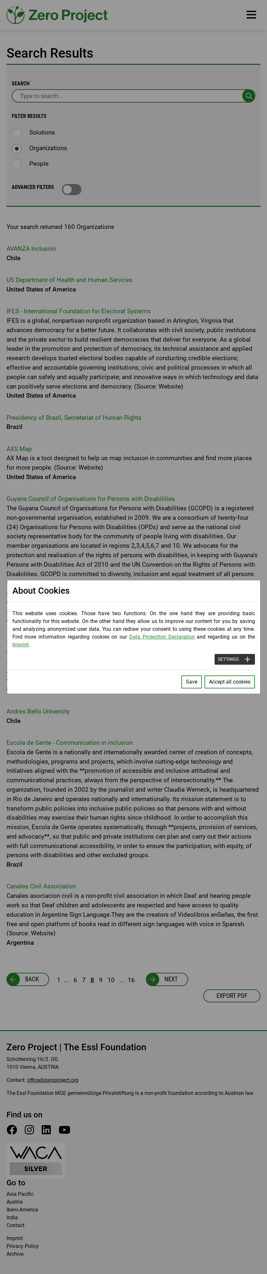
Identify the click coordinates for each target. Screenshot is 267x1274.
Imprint (20, 645)
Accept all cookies (229, 682)
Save (191, 682)
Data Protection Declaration (162, 637)
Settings (228, 659)
